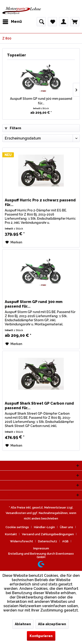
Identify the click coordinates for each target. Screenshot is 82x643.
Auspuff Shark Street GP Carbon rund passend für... (39, 405)
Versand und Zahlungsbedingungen (48, 534)
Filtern (15, 128)
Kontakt (11, 534)
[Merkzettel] (52, 21)
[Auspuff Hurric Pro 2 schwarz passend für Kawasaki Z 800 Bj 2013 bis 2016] (41, 170)
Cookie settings (17, 527)
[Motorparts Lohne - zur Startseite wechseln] (21, 11)
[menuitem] (12, 21)
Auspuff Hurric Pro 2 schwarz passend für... (40, 202)
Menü (16, 21)
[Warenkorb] (74, 21)
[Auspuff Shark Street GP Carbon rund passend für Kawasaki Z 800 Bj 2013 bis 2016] (41, 373)
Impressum (41, 548)
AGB (65, 541)
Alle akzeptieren (52, 624)
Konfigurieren (41, 636)
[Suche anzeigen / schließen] (41, 21)
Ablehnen (23, 624)
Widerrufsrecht (21, 541)
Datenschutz (47, 541)
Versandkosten (16, 513)
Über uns (66, 527)
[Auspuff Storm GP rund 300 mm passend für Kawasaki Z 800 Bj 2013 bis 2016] (41, 78)
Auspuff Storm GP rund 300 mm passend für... (41, 101)
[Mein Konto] (63, 21)
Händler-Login (44, 527)
